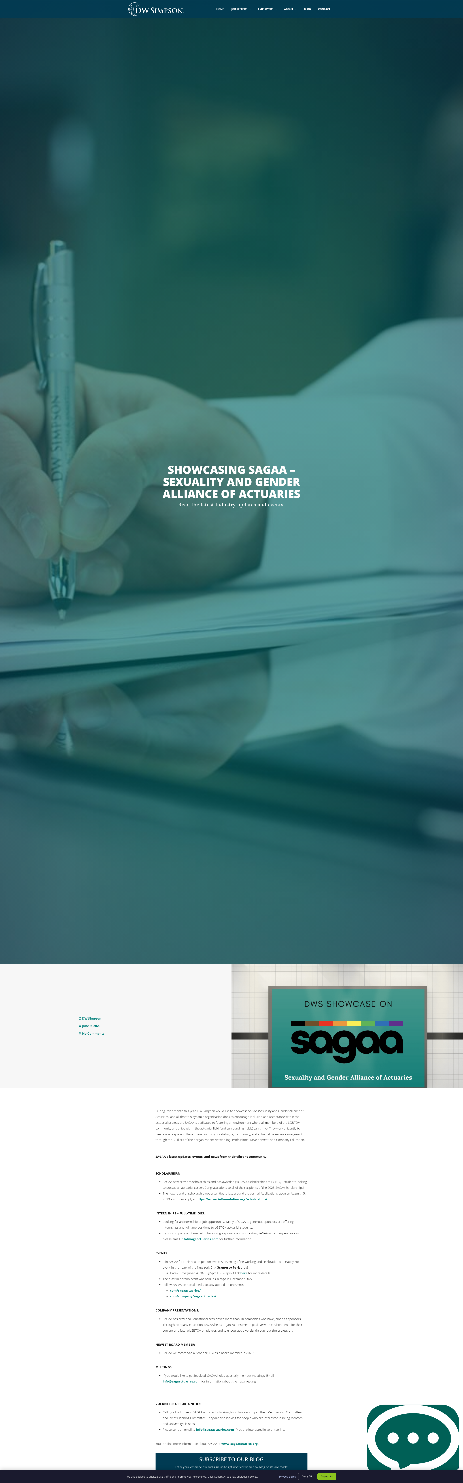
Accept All (327, 1476)
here (243, 1273)
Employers (269, 9)
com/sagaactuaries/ (185, 1290)
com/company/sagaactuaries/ (193, 1296)
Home (222, 9)
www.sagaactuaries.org (239, 1444)
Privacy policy (287, 1476)
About (292, 9)
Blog (309, 9)
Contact (326, 9)
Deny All (307, 1476)
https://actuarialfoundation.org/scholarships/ (231, 1199)
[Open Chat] (413, 1442)
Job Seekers (242, 9)
